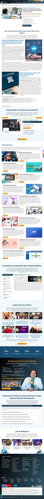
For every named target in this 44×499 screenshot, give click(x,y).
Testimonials (34, 463)
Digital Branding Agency (25, 463)
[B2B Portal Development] (10, 156)
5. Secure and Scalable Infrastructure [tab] (6, 284)
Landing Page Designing (5, 466)
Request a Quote (26, 25)
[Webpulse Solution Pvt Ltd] (4, 2)
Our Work (37, 2)
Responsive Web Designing (6, 467)
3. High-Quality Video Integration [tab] (6, 279)
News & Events (35, 465)
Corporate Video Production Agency (26, 466)
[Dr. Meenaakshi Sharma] (35, 329)
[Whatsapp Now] (1, 495)
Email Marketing (14, 466)
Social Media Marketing (15, 462)
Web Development (4, 463)
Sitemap (34, 474)
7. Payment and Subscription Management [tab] (7, 289)
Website (13, 2)
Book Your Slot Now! (5, 388)
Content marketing (15, 469)
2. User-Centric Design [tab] (6, 276)
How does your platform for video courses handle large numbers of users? (15, 416)
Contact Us (34, 469)
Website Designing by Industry (6, 464)
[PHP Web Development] (34, 233)
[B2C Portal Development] (34, 167)
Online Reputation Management (27, 459)
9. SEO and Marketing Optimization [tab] (6, 295)
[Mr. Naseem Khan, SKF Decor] (22, 329)
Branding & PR (24, 2)
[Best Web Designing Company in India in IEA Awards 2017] (7, 383)
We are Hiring (36, 0)
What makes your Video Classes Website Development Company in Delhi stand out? (17, 423)
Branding (34, 470)
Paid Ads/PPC (14, 464)
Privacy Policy (35, 473)
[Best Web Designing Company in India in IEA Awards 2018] (11, 383)
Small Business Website (5, 459)
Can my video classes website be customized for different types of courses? (16, 419)
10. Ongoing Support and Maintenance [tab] (6, 298)
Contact (41, 2)
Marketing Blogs (35, 466)
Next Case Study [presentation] (38, 117)
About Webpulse (35, 459)
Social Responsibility (36, 467)
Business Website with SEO (6, 461)
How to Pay (34, 468)
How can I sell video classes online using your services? (12, 412)
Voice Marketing (14, 468)
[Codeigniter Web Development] (10, 243)
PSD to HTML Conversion (5, 465)
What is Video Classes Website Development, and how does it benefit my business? (17, 405)
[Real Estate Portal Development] (34, 211)
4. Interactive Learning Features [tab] (6, 282)
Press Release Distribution (26, 461)
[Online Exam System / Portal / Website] (34, 254)
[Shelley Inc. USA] (8, 329)
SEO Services (14, 460)
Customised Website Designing (6, 460)
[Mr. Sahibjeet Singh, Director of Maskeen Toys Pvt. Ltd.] (35, 315)
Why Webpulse (35, 461)
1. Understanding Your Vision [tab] (7, 274)
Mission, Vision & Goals (36, 460)
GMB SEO (13, 461)
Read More (21, 181)
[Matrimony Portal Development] (10, 222)
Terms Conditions (35, 472)
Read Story (13, 388)
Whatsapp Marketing (15, 465)
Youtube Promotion (15, 463)
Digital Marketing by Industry (16, 471)
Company (33, 2)
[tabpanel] (28, 282)
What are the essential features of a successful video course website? (15, 414)
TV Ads (23, 467)
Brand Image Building (25, 462)
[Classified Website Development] (10, 200)
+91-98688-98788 (31, 0)
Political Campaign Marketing (16, 470)
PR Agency (24, 460)
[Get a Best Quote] (1, 497)
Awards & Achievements (36, 464)
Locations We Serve (35, 471)
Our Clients (34, 462)
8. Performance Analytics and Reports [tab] (7, 292)
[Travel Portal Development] (10, 178)
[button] (32, 122)
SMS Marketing (14, 467)
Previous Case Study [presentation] (5, 117)
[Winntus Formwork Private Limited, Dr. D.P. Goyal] (8, 315)
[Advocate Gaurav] (22, 315)
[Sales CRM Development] (34, 189)
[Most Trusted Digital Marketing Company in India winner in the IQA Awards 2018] (19, 383)
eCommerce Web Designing (6, 462)
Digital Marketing (18, 2)
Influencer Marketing (25, 468)
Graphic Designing (25, 470)
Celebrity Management (25, 469)
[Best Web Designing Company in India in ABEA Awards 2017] (3, 383)
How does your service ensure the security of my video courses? (14, 421)
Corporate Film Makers (25, 464)
